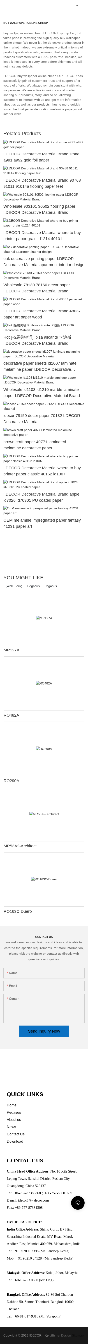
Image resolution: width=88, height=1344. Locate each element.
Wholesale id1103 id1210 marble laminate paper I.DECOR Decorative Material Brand (41, 392)
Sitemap (77, 1335)
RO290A (11, 780)
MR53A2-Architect (20, 846)
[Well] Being (14, 586)
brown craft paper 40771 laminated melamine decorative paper (34, 445)
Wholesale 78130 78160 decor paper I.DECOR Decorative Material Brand (36, 288)
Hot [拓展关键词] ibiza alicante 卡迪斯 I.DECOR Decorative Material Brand (37, 340)
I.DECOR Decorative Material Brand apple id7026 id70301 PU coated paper (41, 497)
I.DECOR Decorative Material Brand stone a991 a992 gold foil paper (41, 157)
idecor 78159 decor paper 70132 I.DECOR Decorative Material (41, 418)
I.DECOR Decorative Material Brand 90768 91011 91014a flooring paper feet (42, 183)
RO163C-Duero (18, 911)
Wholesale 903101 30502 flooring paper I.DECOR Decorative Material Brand (39, 209)
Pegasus (50, 586)
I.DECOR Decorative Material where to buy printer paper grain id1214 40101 (42, 235)
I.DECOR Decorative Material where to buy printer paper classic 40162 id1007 (42, 471)
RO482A (11, 715)
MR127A (11, 650)
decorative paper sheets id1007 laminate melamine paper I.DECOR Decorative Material (39, 367)
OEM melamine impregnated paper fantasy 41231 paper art (42, 523)
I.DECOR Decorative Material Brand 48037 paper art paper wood (42, 314)
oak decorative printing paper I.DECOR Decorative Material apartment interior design (43, 261)
